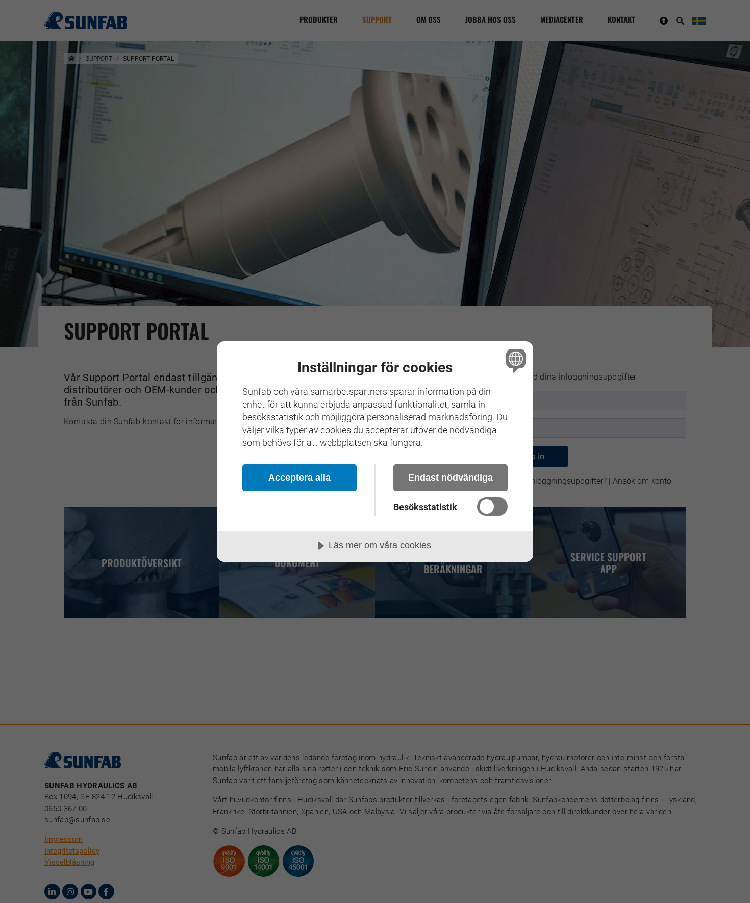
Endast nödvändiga (450, 477)
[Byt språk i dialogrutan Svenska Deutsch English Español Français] (514, 360)
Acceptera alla (299, 477)
